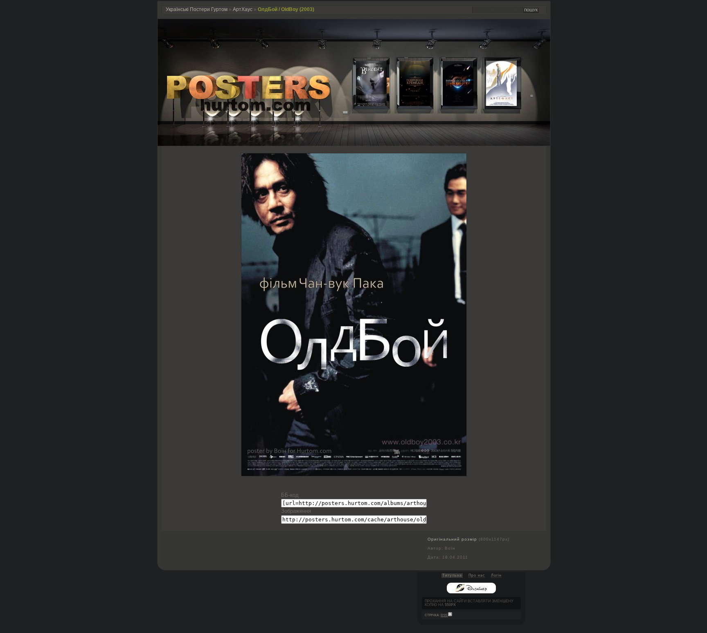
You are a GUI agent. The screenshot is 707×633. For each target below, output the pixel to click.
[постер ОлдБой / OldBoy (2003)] (353, 474)
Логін (496, 575)
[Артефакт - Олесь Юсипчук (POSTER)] (495, 104)
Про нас (476, 575)
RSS (444, 615)
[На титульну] (354, 144)
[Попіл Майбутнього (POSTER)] (451, 104)
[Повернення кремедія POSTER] (408, 104)
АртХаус (242, 9)
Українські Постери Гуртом (196, 9)
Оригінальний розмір (452, 539)
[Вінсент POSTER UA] (365, 104)
